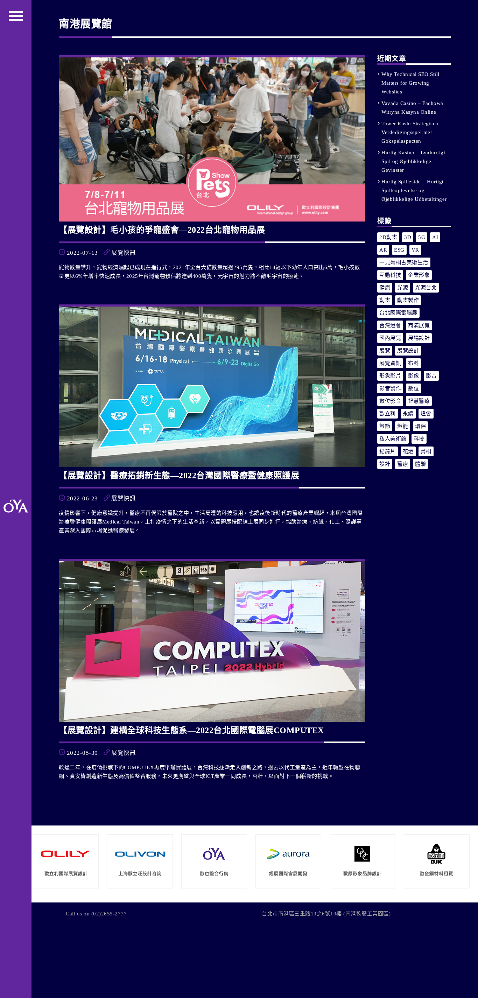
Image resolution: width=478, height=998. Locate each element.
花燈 (408, 451)
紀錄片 (387, 451)
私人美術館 (393, 439)
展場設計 (419, 338)
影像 (413, 376)
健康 (384, 287)
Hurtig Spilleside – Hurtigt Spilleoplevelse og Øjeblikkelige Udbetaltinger (414, 190)
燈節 (384, 426)
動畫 (384, 300)
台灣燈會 (390, 325)
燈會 (426, 413)
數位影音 (390, 401)
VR (415, 250)
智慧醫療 (419, 401)
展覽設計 (408, 350)
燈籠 (402, 426)
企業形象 (419, 275)
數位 (413, 388)
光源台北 (426, 287)
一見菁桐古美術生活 (403, 262)
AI (435, 237)
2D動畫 (388, 237)
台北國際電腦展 (398, 313)
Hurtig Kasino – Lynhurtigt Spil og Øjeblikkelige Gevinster (413, 161)
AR (383, 250)
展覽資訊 (390, 363)
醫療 (402, 464)
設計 (384, 464)
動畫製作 (408, 300)
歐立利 (387, 413)
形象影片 (390, 376)
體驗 (420, 464)
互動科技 (390, 275)
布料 (413, 363)
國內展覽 (390, 338)
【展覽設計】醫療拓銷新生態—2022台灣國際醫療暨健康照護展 (179, 475)
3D (407, 237)
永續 (408, 413)
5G (421, 237)
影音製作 (390, 388)
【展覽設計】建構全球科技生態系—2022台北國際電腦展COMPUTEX (191, 730)
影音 (431, 376)
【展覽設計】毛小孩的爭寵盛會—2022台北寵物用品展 (162, 229)
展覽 (384, 350)
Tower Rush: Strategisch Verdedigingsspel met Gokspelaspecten (409, 132)
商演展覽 (419, 325)
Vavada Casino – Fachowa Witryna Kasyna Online (412, 107)
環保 (420, 426)
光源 (402, 287)
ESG (399, 250)
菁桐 (426, 451)
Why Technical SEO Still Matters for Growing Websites (410, 82)
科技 (419, 439)
